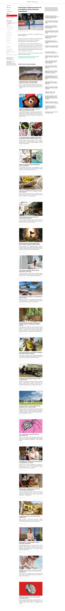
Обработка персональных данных (10, 53)
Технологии (10, 11)
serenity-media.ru (11, 28)
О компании (8, 46)
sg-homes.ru (10, 32)
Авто (9, 13)
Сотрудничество (9, 50)
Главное (9, 5)
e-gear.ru (9, 36)
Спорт (9, 15)
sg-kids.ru (9, 38)
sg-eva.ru (9, 30)
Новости (9, 7)
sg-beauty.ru (10, 34)
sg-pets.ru (9, 40)
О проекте (8, 47)
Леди (9, 9)
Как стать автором (9, 49)
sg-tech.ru (9, 42)
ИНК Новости (32, 2)
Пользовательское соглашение (11, 54)
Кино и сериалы (11, 17)
